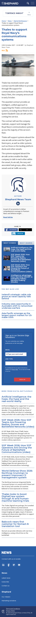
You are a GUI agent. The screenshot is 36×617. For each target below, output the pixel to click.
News (10, 21)
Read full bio (8, 217)
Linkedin (20, 233)
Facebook (13, 230)
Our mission (6, 597)
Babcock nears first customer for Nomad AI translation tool (15, 524)
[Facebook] (8, 565)
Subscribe (5, 582)
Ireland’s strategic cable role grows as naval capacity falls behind (16, 296)
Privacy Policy (15, 369)
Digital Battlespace (20, 21)
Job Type (9, 359)
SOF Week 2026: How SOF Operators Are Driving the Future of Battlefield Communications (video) (17, 448)
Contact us (5, 586)
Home (4, 21)
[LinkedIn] (3, 565)
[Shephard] (10, 3)
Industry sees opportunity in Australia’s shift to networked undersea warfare (17, 306)
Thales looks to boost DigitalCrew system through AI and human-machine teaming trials (15, 497)
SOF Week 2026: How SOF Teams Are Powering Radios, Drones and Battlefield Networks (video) (18, 423)
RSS (3, 50)
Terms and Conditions (13, 609)
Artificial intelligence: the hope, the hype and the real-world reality (16, 399)
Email (8, 350)
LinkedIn (18, 203)
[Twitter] (14, 565)
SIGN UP (22, 379)
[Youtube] (19, 565)
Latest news (6, 578)
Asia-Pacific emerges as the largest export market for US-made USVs (17, 315)
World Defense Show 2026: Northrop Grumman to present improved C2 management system (17, 474)
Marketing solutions (9, 601)
